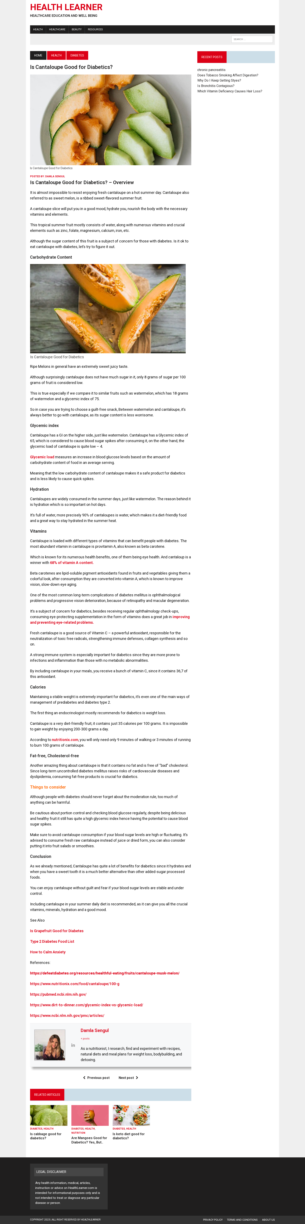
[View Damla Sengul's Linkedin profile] (73, 1045)
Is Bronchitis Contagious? (215, 86)
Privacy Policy (213, 1219)
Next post (126, 1078)
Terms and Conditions (242, 1219)
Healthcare (57, 29)
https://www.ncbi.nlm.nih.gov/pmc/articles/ (67, 1015)
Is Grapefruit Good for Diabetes (57, 931)
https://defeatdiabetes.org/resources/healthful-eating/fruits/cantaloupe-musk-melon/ (104, 973)
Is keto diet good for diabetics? (129, 1136)
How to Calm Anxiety (48, 952)
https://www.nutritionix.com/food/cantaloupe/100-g (74, 984)
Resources (95, 29)
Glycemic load (42, 457)
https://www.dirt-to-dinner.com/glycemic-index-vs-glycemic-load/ (86, 1005)
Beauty (77, 29)
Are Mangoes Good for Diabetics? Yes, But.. (89, 1140)
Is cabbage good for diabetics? (45, 1136)
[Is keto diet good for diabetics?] (131, 1123)
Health (38, 29)
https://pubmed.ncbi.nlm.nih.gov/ (58, 994)
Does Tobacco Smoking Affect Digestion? (227, 75)
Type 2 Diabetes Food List (52, 941)
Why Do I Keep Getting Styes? (219, 80)
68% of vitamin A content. (72, 562)
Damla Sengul (55, 176)
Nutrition (78, 1132)
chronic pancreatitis (211, 70)
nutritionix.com (65, 739)
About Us (268, 1219)
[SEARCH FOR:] (252, 39)
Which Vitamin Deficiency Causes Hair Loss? (229, 91)
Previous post (98, 1078)
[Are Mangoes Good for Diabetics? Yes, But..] (90, 1123)
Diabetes (36, 1128)
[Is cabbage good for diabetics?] (48, 1123)
